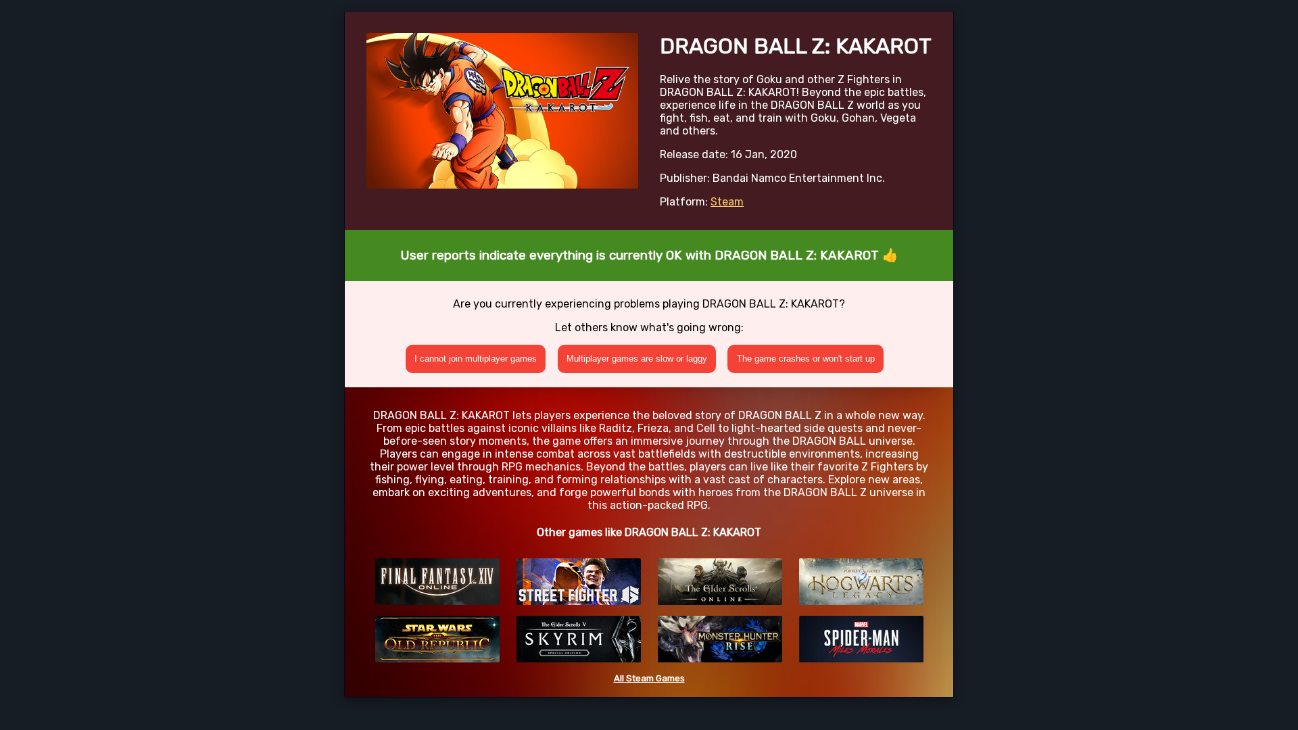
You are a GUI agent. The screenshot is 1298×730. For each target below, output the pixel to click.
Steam (727, 201)
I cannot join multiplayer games (475, 359)
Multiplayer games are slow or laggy (637, 359)
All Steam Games (649, 678)
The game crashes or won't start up (806, 359)
